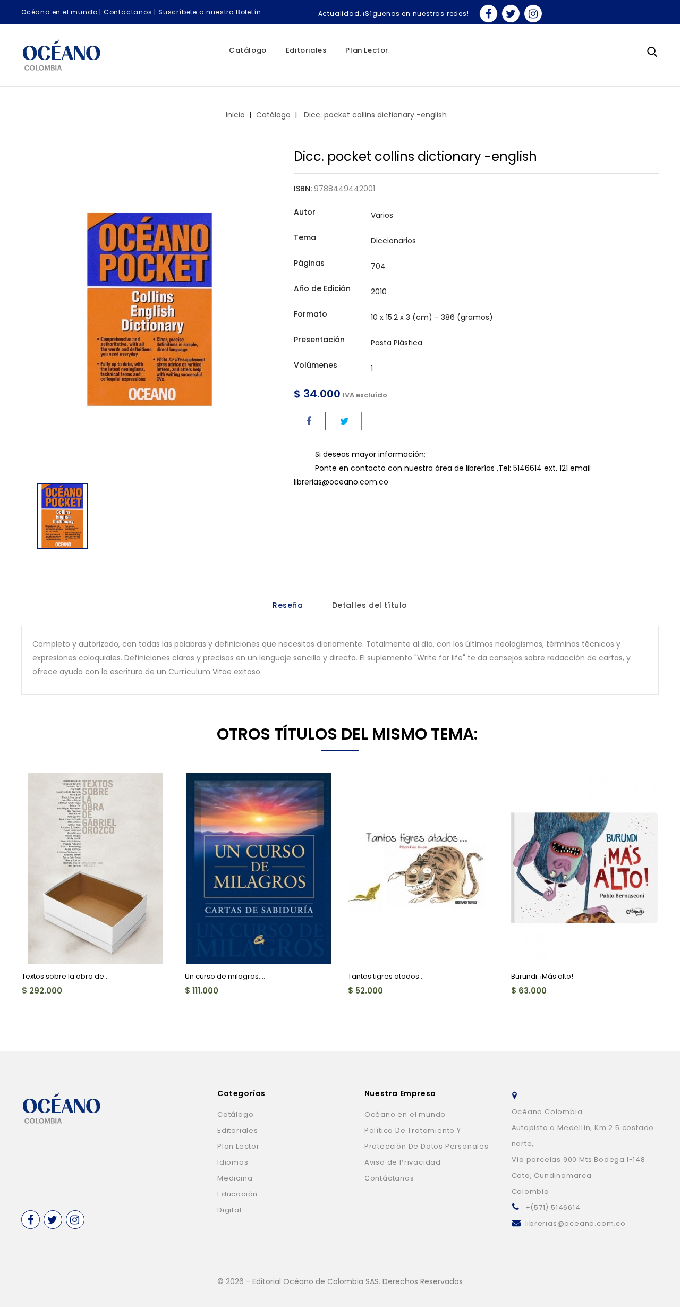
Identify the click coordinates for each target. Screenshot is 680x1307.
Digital (229, 1210)
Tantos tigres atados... (386, 976)
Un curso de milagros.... (225, 976)
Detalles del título (369, 605)
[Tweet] (345, 421)
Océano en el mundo (59, 11)
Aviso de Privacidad (402, 1162)
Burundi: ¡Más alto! (542, 976)
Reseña (288, 605)
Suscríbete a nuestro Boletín (209, 11)
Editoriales (306, 50)
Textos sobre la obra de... (65, 976)
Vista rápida (36, 787)
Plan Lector (366, 50)
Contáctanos (128, 11)
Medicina (234, 1178)
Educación (237, 1194)
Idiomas (233, 1162)
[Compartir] (309, 421)
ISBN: (303, 188)
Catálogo (248, 50)
